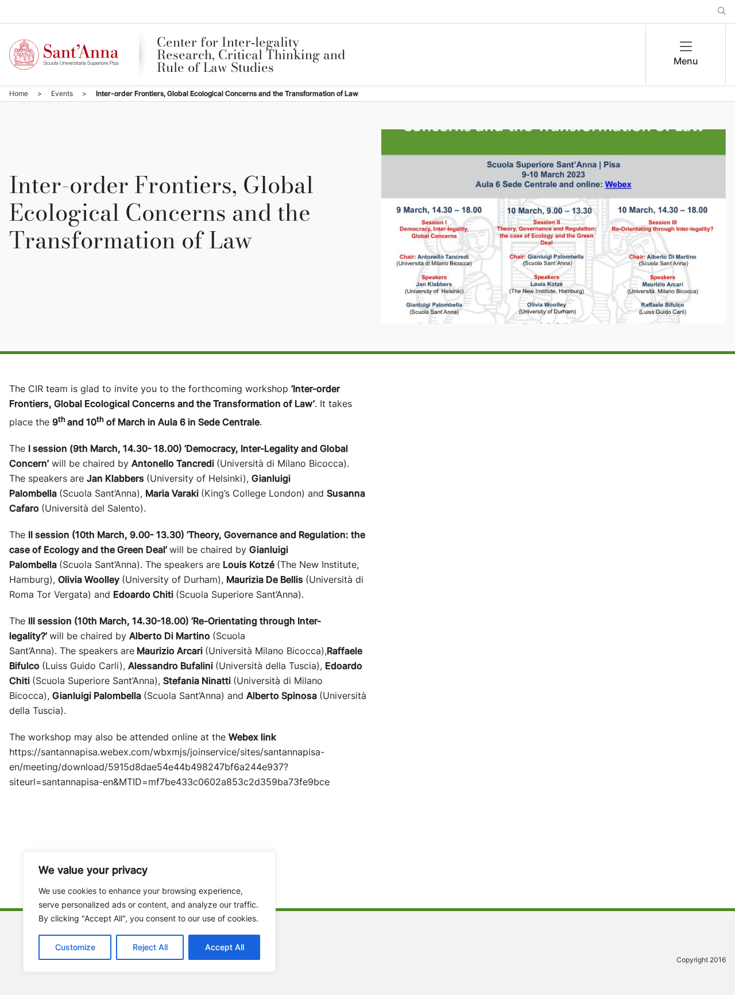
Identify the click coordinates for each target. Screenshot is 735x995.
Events (62, 93)
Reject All (150, 947)
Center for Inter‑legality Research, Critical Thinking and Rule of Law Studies (251, 54)
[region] (149, 911)
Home (18, 93)
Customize (75, 947)
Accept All (224, 947)
